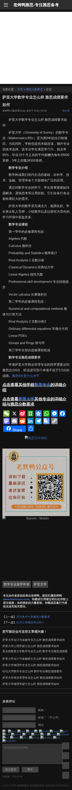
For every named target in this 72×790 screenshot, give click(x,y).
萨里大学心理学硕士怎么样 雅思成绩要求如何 (30, 646)
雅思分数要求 (34, 89)
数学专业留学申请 (16, 584)
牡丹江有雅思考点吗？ (30, 622)
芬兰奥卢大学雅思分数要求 (33, 616)
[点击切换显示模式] (65, 745)
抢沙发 (66, 110)
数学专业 (42, 384)
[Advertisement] (36, 48)
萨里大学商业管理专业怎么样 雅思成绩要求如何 (32, 677)
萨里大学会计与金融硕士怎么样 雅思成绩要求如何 (33, 658)
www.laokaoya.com (16, 599)
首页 (20, 89)
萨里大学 (26, 399)
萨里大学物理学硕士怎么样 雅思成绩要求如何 (30, 683)
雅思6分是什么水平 (25, 375)
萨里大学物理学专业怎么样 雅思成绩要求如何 (30, 665)
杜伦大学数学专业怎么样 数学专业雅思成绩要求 (32, 671)
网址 (41, 725)
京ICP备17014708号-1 (57, 785)
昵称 (42, 710)
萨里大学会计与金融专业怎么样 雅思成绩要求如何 (33, 639)
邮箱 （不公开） (49, 717)
